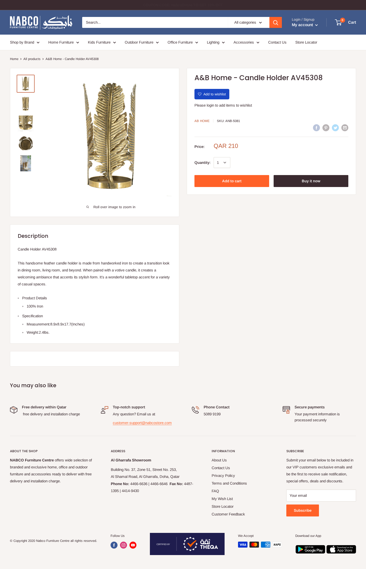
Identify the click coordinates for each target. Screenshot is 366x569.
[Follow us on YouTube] (132, 545)
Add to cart (232, 181)
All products (32, 59)
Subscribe (302, 510)
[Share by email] (344, 127)
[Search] (275, 22)
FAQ (215, 491)
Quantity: (202, 162)
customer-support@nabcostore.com (142, 423)
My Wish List (222, 499)
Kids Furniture (99, 42)
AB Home (202, 121)
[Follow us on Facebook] (114, 545)
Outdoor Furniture (139, 42)
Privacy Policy (223, 475)
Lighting (213, 42)
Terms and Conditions (229, 483)
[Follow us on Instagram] (123, 545)
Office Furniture (180, 42)
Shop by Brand (22, 42)
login (210, 105)
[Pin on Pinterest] (325, 127)
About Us (219, 460)
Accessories (244, 42)
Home (14, 59)
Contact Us (277, 42)
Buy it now (311, 181)
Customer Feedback (228, 514)
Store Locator (306, 42)
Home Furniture (61, 42)
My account (303, 25)
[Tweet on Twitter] (335, 127)
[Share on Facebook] (316, 127)
